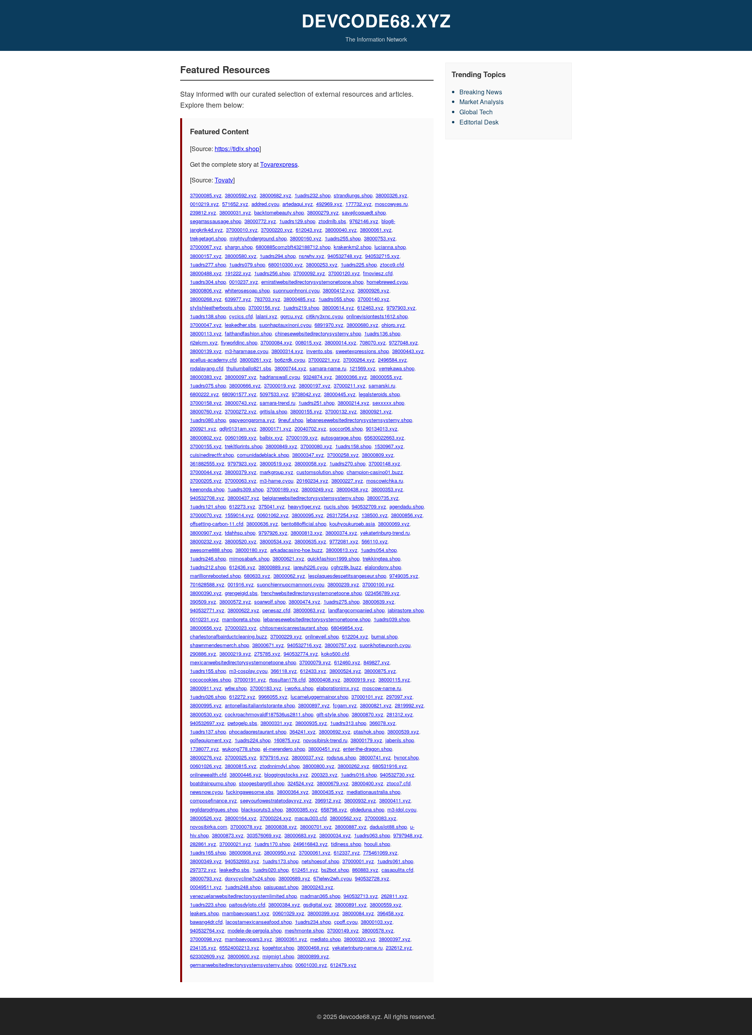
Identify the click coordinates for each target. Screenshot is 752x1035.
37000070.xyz (206, 515)
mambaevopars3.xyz (248, 939)
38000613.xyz (342, 550)
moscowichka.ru (384, 480)
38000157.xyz (206, 256)
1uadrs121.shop (208, 506)
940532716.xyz (304, 645)
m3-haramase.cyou (246, 351)
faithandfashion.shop (248, 333)
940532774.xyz (301, 653)
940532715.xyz (382, 256)
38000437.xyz (243, 497)
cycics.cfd (241, 316)
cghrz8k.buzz (346, 567)
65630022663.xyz (384, 437)
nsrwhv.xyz (311, 256)
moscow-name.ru (381, 688)
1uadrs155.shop (208, 670)
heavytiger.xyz (304, 506)
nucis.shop (336, 506)
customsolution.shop (319, 472)
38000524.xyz (345, 670)
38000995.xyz (206, 705)
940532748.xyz (344, 256)
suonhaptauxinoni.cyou (285, 324)
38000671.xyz (268, 645)
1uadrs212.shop (208, 567)
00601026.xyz (206, 766)
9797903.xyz (401, 307)
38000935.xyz (311, 723)
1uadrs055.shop (336, 299)
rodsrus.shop (341, 757)
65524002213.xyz (239, 947)
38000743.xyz (241, 402)
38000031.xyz (235, 212)
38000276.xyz (206, 757)
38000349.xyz (206, 861)
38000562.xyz (346, 818)
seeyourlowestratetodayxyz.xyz (276, 800)
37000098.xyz (206, 939)
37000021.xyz (235, 843)
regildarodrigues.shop (214, 809)
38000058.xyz (310, 463)
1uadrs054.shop (379, 550)
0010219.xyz (204, 203)
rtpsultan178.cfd (287, 679)
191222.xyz (238, 273)
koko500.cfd (335, 653)
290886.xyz (203, 653)
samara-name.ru (327, 368)
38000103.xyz (376, 921)
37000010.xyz (242, 229)
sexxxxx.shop (388, 402)
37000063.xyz (241, 480)
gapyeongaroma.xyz (252, 420)
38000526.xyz (206, 818)
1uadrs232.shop (313, 195)
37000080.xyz (316, 446)
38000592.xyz (241, 195)
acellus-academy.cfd (213, 359)
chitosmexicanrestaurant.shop (294, 627)
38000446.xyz (245, 774)
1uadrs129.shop (297, 221)
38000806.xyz (206, 290)
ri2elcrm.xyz (204, 342)
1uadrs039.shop (392, 619)
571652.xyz (235, 203)
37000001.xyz (358, 861)
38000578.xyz (378, 930)
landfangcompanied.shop (356, 610)
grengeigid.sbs (241, 593)
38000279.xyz (323, 212)
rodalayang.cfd (206, 368)
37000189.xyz (282, 489)
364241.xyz (302, 731)
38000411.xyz (395, 800)
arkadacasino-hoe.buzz (296, 550)
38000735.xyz (383, 497)
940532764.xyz (207, 930)
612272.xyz (242, 696)
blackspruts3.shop (262, 809)
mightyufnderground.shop (258, 238)
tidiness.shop (346, 843)
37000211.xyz (349, 385)
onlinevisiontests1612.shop (377, 316)
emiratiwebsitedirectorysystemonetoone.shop (312, 281)
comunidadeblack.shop (263, 454)
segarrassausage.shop (215, 221)
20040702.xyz (310, 428)
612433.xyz (313, 670)
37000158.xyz (206, 402)
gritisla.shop (273, 411)
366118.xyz (284, 670)
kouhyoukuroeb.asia (352, 523)
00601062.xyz (273, 515)
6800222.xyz (204, 394)
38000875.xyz (380, 670)
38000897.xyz (314, 705)
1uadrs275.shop (342, 601)
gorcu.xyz (291, 316)
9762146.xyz (363, 221)
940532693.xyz (242, 861)
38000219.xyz (235, 653)
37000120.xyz (344, 273)
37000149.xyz (343, 930)
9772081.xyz (343, 541)
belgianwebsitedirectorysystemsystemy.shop (313, 497)
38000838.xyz (281, 826)
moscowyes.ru (391, 203)
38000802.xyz (206, 437)
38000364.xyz (293, 791)
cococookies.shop (210, 679)
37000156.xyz (264, 307)
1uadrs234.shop (313, 921)
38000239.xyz (343, 584)
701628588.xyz (207, 584)
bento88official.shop (303, 523)
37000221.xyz (324, 359)
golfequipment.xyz (210, 740)
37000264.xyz (359, 359)
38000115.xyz (394, 679)
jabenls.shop (399, 740)
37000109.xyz (302, 437)
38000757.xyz (340, 645)
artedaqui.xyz (297, 203)
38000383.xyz (206, 376)
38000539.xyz (403, 731)
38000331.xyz (276, 723)
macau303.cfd (311, 818)
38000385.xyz (302, 809)
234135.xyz (203, 947)
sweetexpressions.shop (362, 351)
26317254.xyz (342, 515)
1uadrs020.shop (271, 869)
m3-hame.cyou (276, 480)
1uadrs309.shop (246, 489)
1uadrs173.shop (280, 861)
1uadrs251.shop (316, 402)
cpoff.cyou (346, 921)
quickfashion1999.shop (333, 558)
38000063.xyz (309, 610)
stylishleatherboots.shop (217, 307)
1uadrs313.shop (348, 723)
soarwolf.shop (270, 601)
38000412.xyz (338, 290)
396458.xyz (390, 913)
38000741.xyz (375, 757)
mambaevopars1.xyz (245, 913)
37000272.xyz (241, 411)
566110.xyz (375, 541)
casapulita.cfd (397, 869)
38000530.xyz (206, 714)
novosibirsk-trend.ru (325, 740)
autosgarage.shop (341, 437)
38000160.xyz (306, 238)
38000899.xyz (313, 956)
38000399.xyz (323, 913)
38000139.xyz (206, 351)
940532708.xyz (207, 497)
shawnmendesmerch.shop (219, 645)
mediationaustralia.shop (373, 791)
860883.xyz (365, 869)
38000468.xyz (313, 947)
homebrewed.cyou (387, 281)
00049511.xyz (206, 887)
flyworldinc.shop (239, 342)
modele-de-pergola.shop (255, 930)
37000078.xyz (246, 826)
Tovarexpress (279, 164)
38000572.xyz (235, 601)
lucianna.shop (390, 247)
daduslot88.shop (388, 826)
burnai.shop (384, 636)
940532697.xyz (207, 723)
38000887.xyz (351, 826)
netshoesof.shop (320, 861)
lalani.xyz (266, 316)
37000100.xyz (378, 584)
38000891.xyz (351, 904)
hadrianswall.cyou (280, 376)
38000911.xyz (206, 688)
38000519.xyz (275, 463)
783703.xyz (267, 299)
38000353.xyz (387, 489)
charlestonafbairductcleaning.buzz (228, 636)
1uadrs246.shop (208, 558)
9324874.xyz (317, 376)
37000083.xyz (380, 818)
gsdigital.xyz (317, 904)
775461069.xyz (380, 852)
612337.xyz (347, 852)
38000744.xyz (290, 368)
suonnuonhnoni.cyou (296, 290)
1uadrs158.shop (353, 446)
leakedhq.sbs (234, 869)
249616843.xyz (310, 843)
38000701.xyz (316, 826)
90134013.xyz (382, 428)
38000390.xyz (206, 593)
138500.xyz (375, 515)
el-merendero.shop (284, 748)
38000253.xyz (322, 264)
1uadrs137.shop (208, 731)
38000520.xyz (241, 541)
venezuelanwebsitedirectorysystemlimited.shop (243, 896)
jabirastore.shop (406, 610)
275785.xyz (267, 653)
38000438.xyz (352, 489)
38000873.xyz (228, 835)
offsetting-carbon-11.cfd (216, 523)
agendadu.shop (406, 506)
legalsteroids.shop (379, 394)
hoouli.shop (377, 843)
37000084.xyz (276, 342)
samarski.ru (382, 385)
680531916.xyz (389, 766)
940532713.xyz (360, 896)
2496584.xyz (392, 359)
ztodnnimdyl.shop (280, 766)
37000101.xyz (367, 696)
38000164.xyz (241, 818)
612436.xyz (242, 567)
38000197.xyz (315, 385)
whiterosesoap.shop (247, 290)
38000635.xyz (310, 541)
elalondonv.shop (383, 567)
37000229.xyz (286, 636)
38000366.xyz (351, 376)
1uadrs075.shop (208, 385)
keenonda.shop (207, 489)
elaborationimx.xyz (337, 688)
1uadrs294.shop (278, 256)
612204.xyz (355, 636)
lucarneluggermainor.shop (319, 696)
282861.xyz (203, 843)
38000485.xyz (299, 299)
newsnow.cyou (206, 791)
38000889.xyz (274, 567)
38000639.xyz (378, 601)
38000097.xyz (241, 376)
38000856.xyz (407, 515)
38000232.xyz (206, 541)
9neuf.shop (290, 420)
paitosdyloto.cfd (247, 904)
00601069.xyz (241, 437)
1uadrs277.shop (208, 264)
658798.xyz (334, 809)
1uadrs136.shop (382, 333)
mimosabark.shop (249, 558)
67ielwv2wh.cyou (332, 878)
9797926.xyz (272, 532)
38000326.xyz (391, 195)
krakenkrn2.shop (352, 247)
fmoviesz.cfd (377, 273)
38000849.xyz (281, 446)
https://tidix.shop (237, 148)
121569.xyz (362, 368)
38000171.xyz (275, 428)
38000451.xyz (324, 748)
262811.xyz (394, 896)
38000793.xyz (206, 878)
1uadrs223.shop (208, 904)
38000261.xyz (255, 359)
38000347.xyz (308, 454)
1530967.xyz (388, 446)
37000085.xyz (206, 195)
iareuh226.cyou (310, 567)
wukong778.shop (241, 748)
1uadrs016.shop (359, 774)
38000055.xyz (386, 376)
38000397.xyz (394, 939)
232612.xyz (399, 947)
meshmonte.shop (304, 930)
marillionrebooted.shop (215, 575)
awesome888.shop (211, 550)
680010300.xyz (285, 264)
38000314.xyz (287, 351)
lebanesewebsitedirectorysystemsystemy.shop (359, 420)
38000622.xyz (243, 610)
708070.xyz (373, 342)
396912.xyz (328, 800)
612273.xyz (242, 506)
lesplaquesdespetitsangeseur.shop (347, 575)
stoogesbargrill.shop (261, 783)
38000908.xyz (245, 852)
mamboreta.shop (241, 619)
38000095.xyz (308, 515)
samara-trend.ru (277, 402)
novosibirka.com (208, 826)
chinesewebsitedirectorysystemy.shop (318, 333)
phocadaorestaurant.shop (257, 731)
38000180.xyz (251, 550)
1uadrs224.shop (253, 740)
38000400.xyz (367, 783)
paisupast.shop (281, 887)
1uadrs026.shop (208, 696)
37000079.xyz (315, 662)
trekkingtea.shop (381, 558)
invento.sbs (319, 351)
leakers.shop (204, 913)
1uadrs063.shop (372, 835)
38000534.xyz (275, 541)
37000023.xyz (241, 627)
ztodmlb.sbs (332, 221)
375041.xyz (271, 506)
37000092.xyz (309, 273)
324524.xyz (300, 783)
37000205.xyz (206, 480)
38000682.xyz (275, 195)
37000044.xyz (206, 472)
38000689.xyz (294, 878)
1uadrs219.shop (301, 307)
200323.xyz (324, 774)
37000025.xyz (241, 757)
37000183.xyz (266, 688)
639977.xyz (238, 299)
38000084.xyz (358, 913)
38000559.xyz (385, 904)
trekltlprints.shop (243, 446)
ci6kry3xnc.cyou (324, 316)
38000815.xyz (241, 766)
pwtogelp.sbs (242, 723)
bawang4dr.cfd (206, 921)
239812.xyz (203, 212)
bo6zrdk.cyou (290, 359)
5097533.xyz (274, 394)
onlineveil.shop (322, 636)
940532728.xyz (372, 878)
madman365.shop (320, 896)
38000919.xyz (359, 679)
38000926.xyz (373, 290)
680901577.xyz (239, 394)
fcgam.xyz (345, 705)
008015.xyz (308, 342)
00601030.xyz (311, 964)
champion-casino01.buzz (375, 472)
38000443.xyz (408, 351)
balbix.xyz (271, 437)
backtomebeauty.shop (279, 212)
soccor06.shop (346, 428)
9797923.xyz (242, 463)
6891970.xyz (329, 324)
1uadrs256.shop (272, 273)
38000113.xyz (206, 333)
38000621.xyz (288, 558)
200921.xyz (203, 428)
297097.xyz (399, 696)
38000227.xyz (347, 480)
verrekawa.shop (396, 368)
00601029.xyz (288, 913)
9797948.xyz (407, 835)
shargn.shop (239, 247)
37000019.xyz (280, 385)
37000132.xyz (341, 411)
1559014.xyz (239, 515)
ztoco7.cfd (398, 783)
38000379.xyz (241, 472)
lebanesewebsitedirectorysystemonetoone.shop (317, 619)
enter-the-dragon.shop (367, 748)
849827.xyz (376, 662)
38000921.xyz (376, 411)
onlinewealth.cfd (208, 774)
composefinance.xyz (213, 800)
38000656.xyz (206, 627)
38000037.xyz (308, 757)
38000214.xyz (353, 402)
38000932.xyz (360, 800)
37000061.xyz (315, 852)
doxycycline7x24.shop (250, 878)
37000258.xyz (343, 454)
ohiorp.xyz (393, 324)
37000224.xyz (275, 818)
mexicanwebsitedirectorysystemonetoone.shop (243, 662)
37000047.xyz (206, 324)
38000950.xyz (280, 852)
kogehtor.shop (278, 947)
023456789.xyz (382, 593)
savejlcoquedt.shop (364, 212)
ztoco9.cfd (392, 264)
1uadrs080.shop (208, 420)
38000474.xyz (304, 601)
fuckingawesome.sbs (250, 791)
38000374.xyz (341, 532)
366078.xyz (382, 723)
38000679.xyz (333, 783)
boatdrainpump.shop (213, 783)
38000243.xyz (317, 887)
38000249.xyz (317, 489)
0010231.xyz (204, 619)
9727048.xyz (403, 342)
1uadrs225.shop (359, 264)
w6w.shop (236, 688)
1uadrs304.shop (208, 281)
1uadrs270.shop (347, 463)
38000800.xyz (318, 766)
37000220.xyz (277, 229)
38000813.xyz (306, 532)
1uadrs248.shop (243, 887)
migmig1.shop (278, 956)
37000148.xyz (384, 463)
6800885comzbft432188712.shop (293, 247)
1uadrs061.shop (395, 861)
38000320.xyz (360, 939)
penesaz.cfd (276, 610)
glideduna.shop (367, 809)
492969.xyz (329, 203)
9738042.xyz (306, 394)
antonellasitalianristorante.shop (260, 705)
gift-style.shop (332, 714)
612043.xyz (309, 229)
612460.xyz (347, 662)
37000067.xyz (206, 247)
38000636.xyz (262, 523)
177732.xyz (358, 203)
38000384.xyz (284, 904)
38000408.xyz (324, 679)
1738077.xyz (204, 748)
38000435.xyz (327, 791)
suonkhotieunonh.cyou (385, 645)
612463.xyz (370, 307)
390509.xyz (203, 601)
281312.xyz (400, 714)
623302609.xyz (207, 956)
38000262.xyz (353, 766)
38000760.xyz (206, 411)
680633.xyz (257, 575)
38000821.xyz (376, 705)
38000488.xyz (206, 273)
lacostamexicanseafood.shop (259, 921)
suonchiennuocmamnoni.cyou (290, 584)
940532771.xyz (207, 610)
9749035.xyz (403, 575)
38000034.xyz (335, 835)
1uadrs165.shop (208, 852)
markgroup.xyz (276, 472)
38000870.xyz (367, 714)
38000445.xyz (340, 394)
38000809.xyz (378, 454)
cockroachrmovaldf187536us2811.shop (269, 714)
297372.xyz (203, 869)
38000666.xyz (245, 385)
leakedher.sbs (240, 324)
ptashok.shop (369, 731)
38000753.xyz (380, 238)
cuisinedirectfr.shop (212, 454)
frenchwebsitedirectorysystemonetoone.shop (311, 593)
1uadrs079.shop (247, 264)
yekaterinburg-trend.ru (385, 532)
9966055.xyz (272, 696)
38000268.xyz (206, 299)
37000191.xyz (250, 679)
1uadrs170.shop (272, 843)
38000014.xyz (340, 342)
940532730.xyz (397, 774)
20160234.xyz (312, 480)
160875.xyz (287, 740)
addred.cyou (265, 203)
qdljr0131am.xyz (238, 428)
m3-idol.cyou (401, 809)
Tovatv (224, 179)
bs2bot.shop (335, 869)
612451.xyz (305, 869)
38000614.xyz (338, 307)
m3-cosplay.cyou (248, 670)
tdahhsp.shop (240, 532)
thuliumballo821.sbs (248, 368)
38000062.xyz (289, 575)
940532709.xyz (369, 506)
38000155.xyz (306, 411)
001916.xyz (241, 584)
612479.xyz (343, 964)
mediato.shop (325, 939)
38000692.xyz (335, 731)
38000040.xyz (341, 229)
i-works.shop (299, 688)
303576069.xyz (264, 835)
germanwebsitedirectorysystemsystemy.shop (241, 964)
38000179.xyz (366, 740)
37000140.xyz (373, 299)
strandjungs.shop (353, 195)
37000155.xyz (206, 446)
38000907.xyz (206, 532)
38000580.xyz (241, 256)
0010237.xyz (243, 281)
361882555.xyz (207, 463)
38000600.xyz (243, 956)
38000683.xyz (300, 835)
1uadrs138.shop (208, 316)
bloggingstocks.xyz (286, 774)
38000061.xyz (376, 229)
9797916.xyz (274, 757)
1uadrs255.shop (343, 238)
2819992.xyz (409, 705)
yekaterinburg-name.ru (357, 947)
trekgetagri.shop (208, 238)
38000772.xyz (260, 221)
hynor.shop (406, 757)
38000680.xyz (362, 324)
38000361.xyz (291, 939)
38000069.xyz (394, 523)
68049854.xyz (347, 627)
